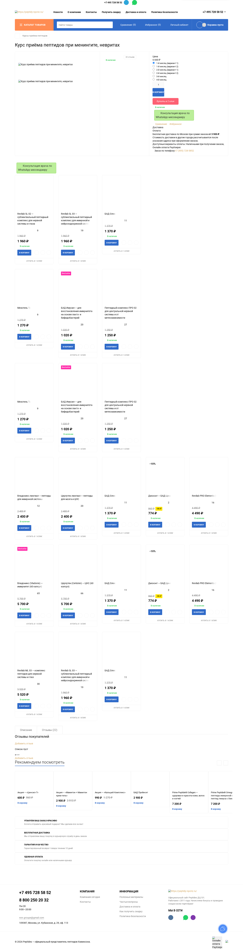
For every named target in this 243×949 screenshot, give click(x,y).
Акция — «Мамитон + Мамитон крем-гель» (71, 794)
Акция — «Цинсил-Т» (28, 792)
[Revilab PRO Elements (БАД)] (209, 476)
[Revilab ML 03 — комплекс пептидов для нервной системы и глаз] (34, 650)
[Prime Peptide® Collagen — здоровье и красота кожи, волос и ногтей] (189, 781)
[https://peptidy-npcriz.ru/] (198, 891)
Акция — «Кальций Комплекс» (110, 792)
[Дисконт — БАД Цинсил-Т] (165, 476)
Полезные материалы (131, 897)
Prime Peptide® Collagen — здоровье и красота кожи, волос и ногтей (188, 795)
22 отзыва (130, 57)
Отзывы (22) (49, 730)
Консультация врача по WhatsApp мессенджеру (173, 115)
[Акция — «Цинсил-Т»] (34, 781)
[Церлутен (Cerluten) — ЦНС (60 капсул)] (78, 563)
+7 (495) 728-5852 (184, 150)
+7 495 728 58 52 (113, 2)
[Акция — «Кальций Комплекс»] (111, 781)
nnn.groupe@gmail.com (31, 917)
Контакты (91, 12)
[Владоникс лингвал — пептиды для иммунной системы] (34, 476)
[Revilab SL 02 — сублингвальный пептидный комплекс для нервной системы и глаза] (34, 194)
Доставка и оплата (136, 12)
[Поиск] (109, 25)
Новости (58, 12)
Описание (26, 730)
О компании (74, 12)
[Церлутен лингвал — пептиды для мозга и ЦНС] (78, 476)
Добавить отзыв (24, 743)
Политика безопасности (164, 12)
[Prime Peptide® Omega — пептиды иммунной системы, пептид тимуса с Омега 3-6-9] (227, 781)
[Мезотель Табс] (34, 288)
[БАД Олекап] (121, 194)
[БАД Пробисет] (150, 781)
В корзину (22, 802)
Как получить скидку (131, 911)
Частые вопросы (129, 902)
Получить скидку (111, 12)
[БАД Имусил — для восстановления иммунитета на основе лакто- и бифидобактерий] (78, 288)
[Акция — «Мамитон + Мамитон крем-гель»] (72, 781)
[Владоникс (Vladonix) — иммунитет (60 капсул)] (34, 563)
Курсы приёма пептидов (34, 35)
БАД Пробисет (141, 792)
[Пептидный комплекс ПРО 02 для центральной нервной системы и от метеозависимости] (121, 288)
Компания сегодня (90, 897)
